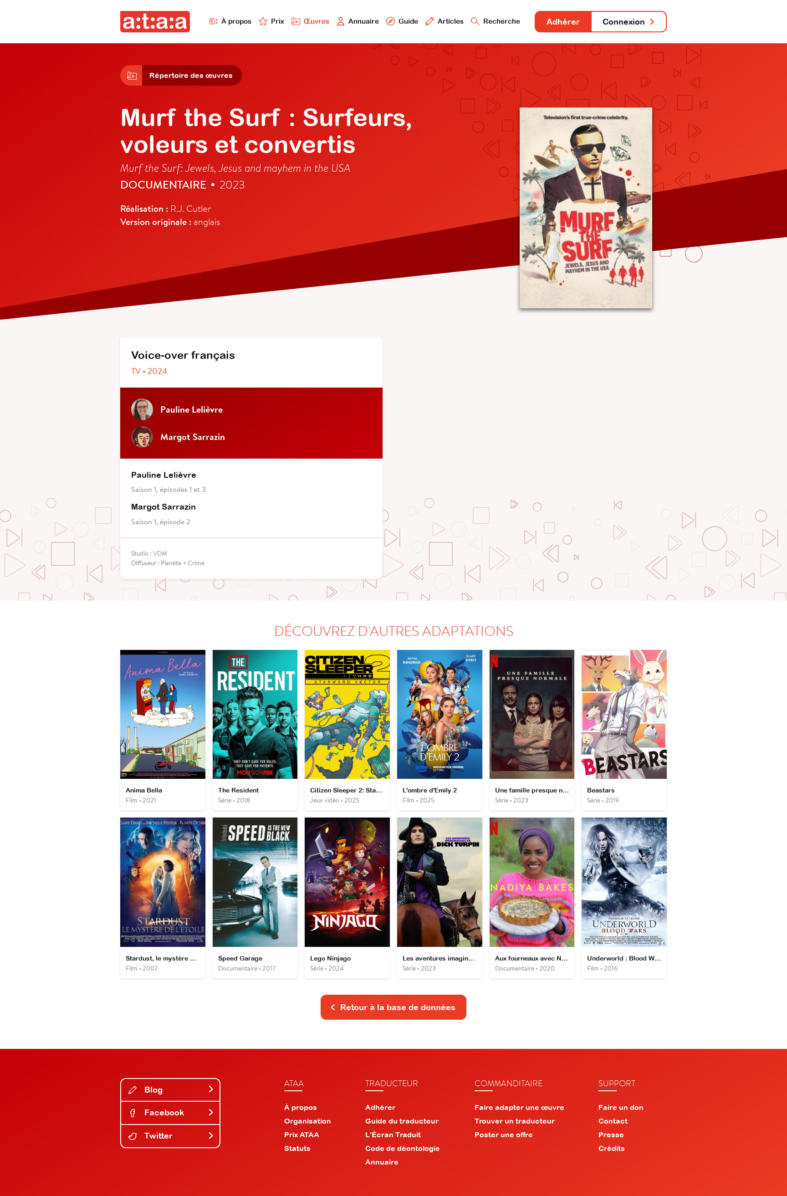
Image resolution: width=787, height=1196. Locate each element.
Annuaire (363, 21)
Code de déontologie (402, 1148)
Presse (611, 1134)
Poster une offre (504, 1134)
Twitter (157, 1135)
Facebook (163, 1112)
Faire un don (621, 1107)
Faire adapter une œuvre (519, 1107)
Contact (613, 1121)
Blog (152, 1089)
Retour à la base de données (397, 1007)
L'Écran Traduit (393, 1134)
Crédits (611, 1148)
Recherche (501, 21)
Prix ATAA (301, 1134)
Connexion (624, 21)
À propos (236, 21)
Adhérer (563, 21)
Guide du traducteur (402, 1121)
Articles (451, 21)
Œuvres (316, 21)
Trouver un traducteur (515, 1121)
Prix (277, 21)
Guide (408, 21)
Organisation (307, 1121)
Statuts (297, 1148)
